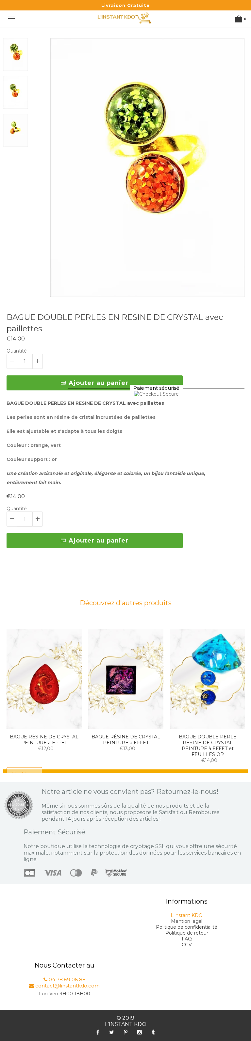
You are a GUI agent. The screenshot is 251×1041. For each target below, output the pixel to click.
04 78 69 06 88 (66, 979)
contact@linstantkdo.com (67, 986)
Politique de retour (186, 933)
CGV (187, 945)
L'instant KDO (187, 915)
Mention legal (186, 921)
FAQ (187, 939)
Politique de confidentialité (186, 927)
